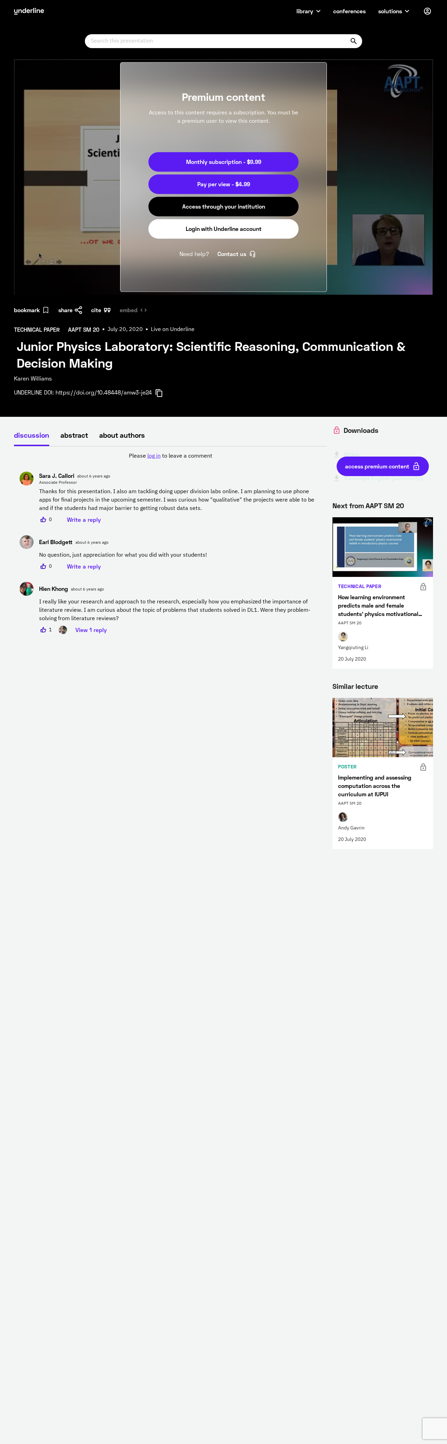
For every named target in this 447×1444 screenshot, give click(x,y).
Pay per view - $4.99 (223, 184)
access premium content (377, 466)
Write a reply (84, 519)
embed (129, 310)
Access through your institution (223, 206)
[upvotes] (43, 520)
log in (154, 456)
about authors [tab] (122, 435)
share (65, 310)
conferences (349, 11)
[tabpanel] (170, 543)
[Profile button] (427, 11)
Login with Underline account (224, 228)
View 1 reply (91, 629)
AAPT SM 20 (385, 505)
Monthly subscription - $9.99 (223, 161)
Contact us (232, 253)
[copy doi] (163, 393)
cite (96, 310)
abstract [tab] (74, 435)
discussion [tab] (31, 435)
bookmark (27, 310)
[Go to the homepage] (29, 11)
